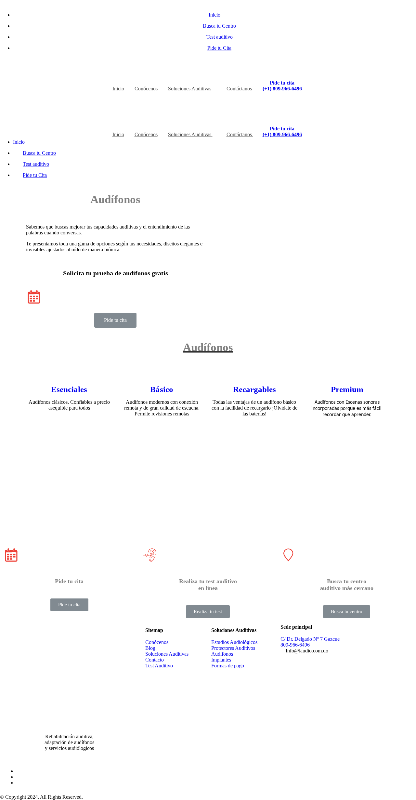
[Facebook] (18, 771)
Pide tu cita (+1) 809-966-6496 (282, 85)
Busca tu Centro (219, 26)
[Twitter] (18, 777)
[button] (115, 320)
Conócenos (146, 88)
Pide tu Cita (219, 48)
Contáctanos (240, 88)
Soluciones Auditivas (190, 88)
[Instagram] (18, 782)
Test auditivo (219, 37)
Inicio (214, 15)
